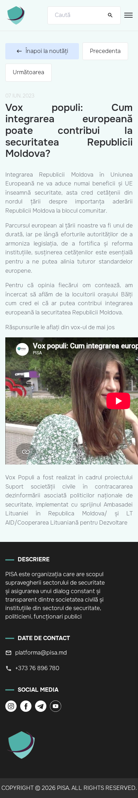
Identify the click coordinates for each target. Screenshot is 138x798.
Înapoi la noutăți (47, 51)
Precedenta (105, 51)
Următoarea (28, 72)
